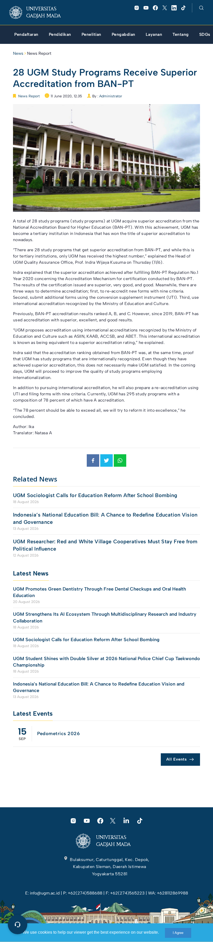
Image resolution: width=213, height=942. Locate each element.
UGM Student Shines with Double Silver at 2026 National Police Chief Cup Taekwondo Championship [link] (106, 662)
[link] (39, 12)
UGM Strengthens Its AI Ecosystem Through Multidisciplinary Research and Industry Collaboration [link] (104, 617)
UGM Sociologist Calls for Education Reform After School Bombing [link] (95, 495)
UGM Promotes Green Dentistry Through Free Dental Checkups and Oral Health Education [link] (99, 592)
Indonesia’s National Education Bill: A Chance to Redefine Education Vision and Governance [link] (105, 518)
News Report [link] (39, 53)
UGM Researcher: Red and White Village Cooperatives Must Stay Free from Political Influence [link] (105, 545)
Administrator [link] (110, 96)
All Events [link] (176, 759)
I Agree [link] (178, 933)
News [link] (18, 53)
